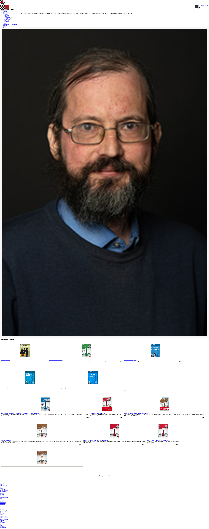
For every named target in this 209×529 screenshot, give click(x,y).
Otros (5, 23)
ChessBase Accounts (7, 18)
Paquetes (1, 501)
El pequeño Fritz (3, 511)
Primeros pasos (6, 20)
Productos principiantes (4, 517)
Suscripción (2, 494)
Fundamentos (6, 21)
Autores (4, 25)
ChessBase (6, 14)
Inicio (6, 11)
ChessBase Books (7, 19)
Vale (4, 22)
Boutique (2, 526)
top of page (2, 477)
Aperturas (2, 481)
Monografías (2, 512)
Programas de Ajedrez (8, 15)
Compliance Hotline (3, 491)
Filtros (4, 26)
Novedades (2, 479)
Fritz (1, 498)
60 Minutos (2, 513)
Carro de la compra (204, 5)
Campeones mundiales (4, 510)
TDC (1, 484)
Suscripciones (2, 522)
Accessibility (2, 489)
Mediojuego (2, 507)
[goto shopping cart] (199, 7)
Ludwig (1, 525)
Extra (1, 521)
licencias (1, 488)
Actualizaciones (3, 502)
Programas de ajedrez (4, 497)
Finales (1, 508)
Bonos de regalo (3, 527)
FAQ (1, 487)
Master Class (2, 509)
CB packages (2, 504)
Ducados (1, 495)
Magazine (2, 520)
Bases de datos (2, 503)
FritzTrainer (2, 514)
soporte (4, 27)
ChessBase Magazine (8, 17)
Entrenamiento (6, 16)
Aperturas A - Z (14, 24)
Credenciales (2, 483)
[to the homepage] (2, 4)
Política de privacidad (4, 485)
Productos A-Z (5, 13)
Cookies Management (4, 490)
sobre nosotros (2, 486)
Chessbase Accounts (3, 493)
